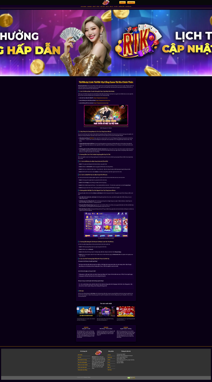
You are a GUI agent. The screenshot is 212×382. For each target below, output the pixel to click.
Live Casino (83, 6)
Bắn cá (111, 6)
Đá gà (107, 6)
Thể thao (102, 6)
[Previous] (6, 43)
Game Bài (89, 6)
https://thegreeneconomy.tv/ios (103, 100)
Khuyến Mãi (128, 6)
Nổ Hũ (94, 6)
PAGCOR (92, 138)
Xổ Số (98, 6)
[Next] (206, 43)
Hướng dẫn (121, 6)
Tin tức (116, 6)
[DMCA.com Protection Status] (131, 377)
